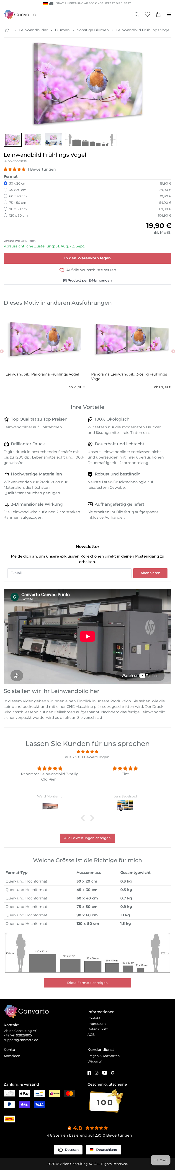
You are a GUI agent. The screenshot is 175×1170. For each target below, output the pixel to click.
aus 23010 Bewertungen (87, 757)
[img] (87, 751)
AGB (91, 1035)
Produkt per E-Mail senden (90, 280)
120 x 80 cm (18, 215)
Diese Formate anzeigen (87, 983)
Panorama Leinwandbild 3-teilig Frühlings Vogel (129, 376)
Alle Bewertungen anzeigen (87, 838)
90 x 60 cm (18, 209)
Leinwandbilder (33, 30)
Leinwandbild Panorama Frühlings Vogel (42, 374)
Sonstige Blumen (93, 30)
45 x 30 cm (17, 190)
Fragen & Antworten (104, 1056)
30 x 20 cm (17, 183)
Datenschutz (98, 1029)
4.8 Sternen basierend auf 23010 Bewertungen (89, 1135)
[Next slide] (173, 351)
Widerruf (95, 1061)
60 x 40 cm (18, 196)
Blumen (62, 30)
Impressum (97, 1024)
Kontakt (94, 1018)
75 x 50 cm (17, 203)
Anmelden (12, 1056)
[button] (13, 140)
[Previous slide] (2, 351)
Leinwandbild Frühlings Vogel (143, 30)
